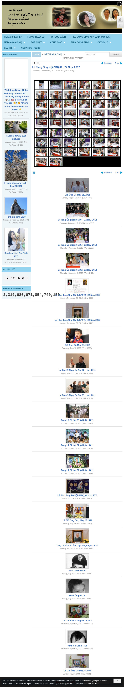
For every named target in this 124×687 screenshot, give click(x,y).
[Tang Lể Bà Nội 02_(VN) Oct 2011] (77, 436)
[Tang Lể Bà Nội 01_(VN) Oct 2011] (77, 461)
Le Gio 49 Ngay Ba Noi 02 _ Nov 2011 (77, 370)
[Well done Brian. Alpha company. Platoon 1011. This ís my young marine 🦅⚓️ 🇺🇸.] (16, 73)
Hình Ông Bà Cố (77, 595)
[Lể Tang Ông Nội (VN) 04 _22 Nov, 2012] (77, 210)
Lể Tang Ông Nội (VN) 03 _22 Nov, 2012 (77, 245)
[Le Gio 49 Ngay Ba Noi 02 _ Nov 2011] (77, 360)
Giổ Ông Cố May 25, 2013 (77, 195)
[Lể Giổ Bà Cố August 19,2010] (77, 611)
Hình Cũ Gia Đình (77, 570)
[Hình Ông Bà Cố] (77, 586)
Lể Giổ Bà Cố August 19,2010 (77, 620)
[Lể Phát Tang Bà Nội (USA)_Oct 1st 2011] (77, 486)
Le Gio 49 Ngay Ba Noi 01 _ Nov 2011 (77, 395)
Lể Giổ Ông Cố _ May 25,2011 (77, 520)
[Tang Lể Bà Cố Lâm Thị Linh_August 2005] (77, 536)
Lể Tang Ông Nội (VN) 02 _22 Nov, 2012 (77, 270)
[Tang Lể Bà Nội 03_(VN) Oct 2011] (77, 411)
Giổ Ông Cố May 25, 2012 (77, 345)
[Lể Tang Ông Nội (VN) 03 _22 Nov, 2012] (77, 235)
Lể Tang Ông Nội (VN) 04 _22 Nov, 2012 (77, 220)
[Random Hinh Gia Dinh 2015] (16, 239)
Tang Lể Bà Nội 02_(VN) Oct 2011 (77, 445)
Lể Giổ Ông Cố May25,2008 (77, 670)
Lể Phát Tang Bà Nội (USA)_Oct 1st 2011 (77, 495)
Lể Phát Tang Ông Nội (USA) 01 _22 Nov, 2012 (77, 320)
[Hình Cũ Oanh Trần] (77, 636)
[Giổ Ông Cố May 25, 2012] (77, 336)
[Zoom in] (34, 63)
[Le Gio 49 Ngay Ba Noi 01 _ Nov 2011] (77, 386)
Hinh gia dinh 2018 (16, 217)
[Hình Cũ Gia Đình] (77, 561)
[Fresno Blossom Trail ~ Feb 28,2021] (16, 165)
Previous (108, 63)
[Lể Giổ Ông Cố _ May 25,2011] (77, 511)
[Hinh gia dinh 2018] (16, 206)
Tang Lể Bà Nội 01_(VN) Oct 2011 (77, 470)
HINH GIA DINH (10, 54)
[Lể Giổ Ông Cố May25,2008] (77, 661)
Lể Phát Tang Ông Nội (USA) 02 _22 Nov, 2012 (77, 295)
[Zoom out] (38, 63)
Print (34, 172)
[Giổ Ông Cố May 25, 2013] (77, 185)
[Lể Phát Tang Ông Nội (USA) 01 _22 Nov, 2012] (77, 310)
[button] (15, 42)
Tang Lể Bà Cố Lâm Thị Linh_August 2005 (77, 545)
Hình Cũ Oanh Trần (77, 646)
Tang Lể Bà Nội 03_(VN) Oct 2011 (77, 420)
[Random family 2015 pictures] (16, 127)
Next (117, 63)
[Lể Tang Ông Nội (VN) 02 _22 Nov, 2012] (77, 260)
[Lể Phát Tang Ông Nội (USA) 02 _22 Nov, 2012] (77, 285)
